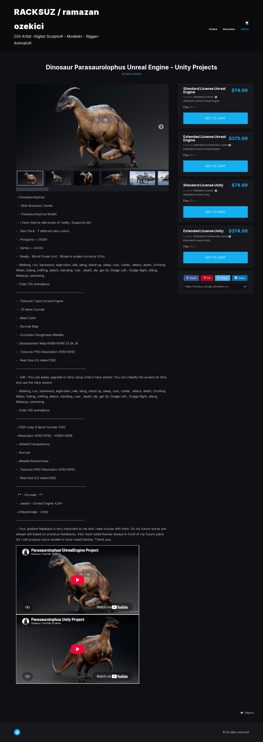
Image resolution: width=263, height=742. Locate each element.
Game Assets (133, 73)
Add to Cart (215, 118)
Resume (229, 29)
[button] (247, 713)
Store (245, 29)
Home (213, 29)
